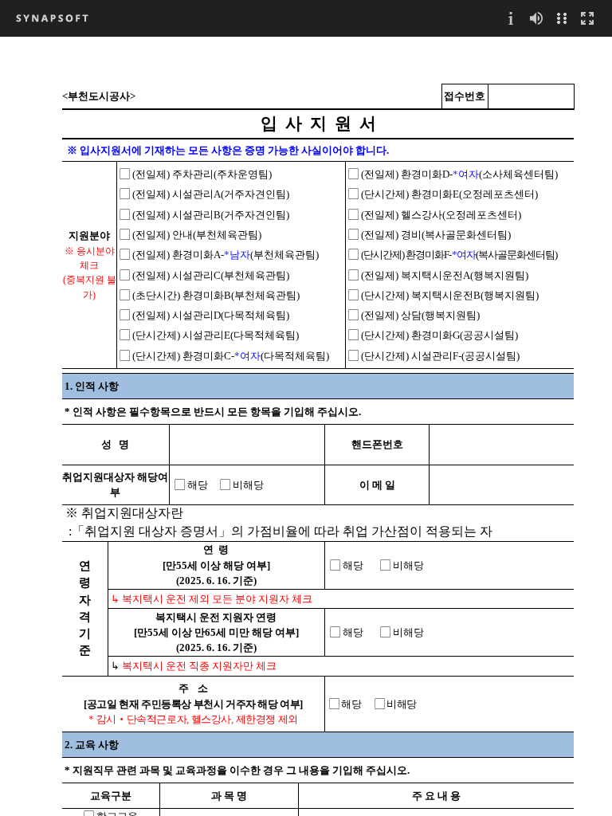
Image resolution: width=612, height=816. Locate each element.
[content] (306, 426)
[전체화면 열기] (587, 18)
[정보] (511, 18)
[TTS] (536, 18)
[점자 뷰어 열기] (562, 18)
